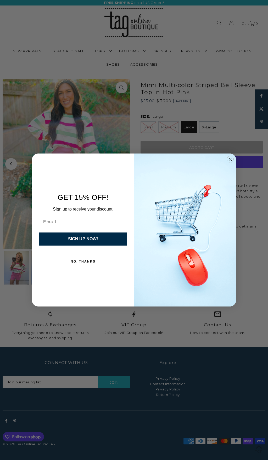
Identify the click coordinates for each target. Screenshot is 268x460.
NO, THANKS (83, 261)
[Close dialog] (230, 159)
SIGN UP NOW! (83, 239)
